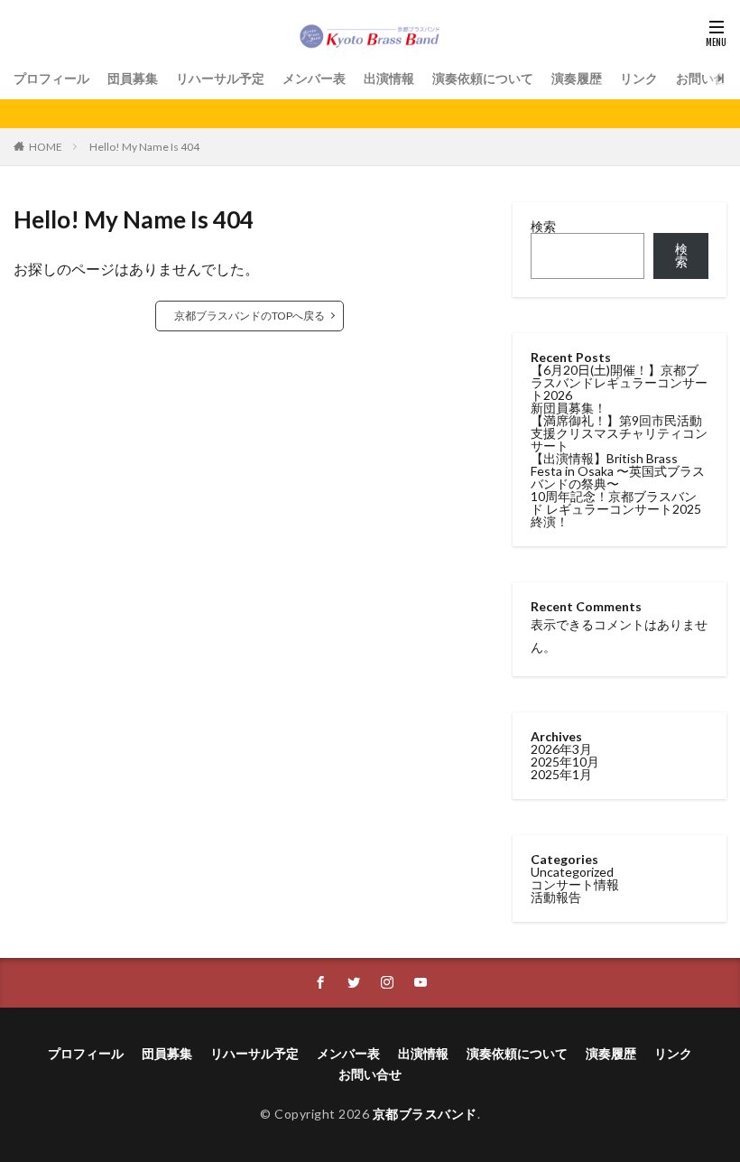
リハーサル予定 (220, 78)
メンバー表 (314, 78)
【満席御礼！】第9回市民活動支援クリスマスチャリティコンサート (619, 433)
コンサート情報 (575, 884)
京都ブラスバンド (425, 1113)
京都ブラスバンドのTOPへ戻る (249, 315)
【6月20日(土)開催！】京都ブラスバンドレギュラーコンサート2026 (619, 382)
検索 (543, 226)
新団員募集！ (568, 407)
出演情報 (389, 78)
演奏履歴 (576, 78)
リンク (639, 78)
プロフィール (51, 78)
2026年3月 (561, 749)
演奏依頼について (482, 78)
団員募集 (132, 78)
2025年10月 (565, 761)
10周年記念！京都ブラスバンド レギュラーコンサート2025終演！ (616, 508)
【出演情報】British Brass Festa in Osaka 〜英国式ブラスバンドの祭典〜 (618, 471)
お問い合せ (707, 78)
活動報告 (556, 897)
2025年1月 (561, 774)
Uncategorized (572, 871)
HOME (45, 146)
